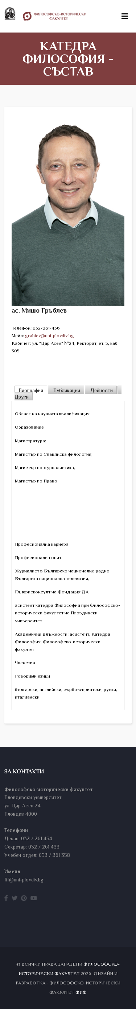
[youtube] (33, 898)
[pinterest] (24, 898)
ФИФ (81, 992)
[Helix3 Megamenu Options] (124, 16)
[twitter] (14, 898)
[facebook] (6, 898)
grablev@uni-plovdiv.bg (49, 335)
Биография (30, 390)
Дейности (101, 390)
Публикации (66, 390)
